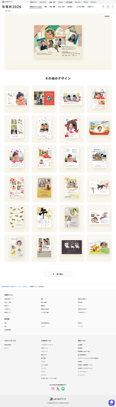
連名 (5, 326)
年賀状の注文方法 (82, 309)
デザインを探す (22, 286)
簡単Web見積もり (82, 299)
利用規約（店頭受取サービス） (85, 365)
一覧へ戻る (7, 11)
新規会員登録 (7, 344)
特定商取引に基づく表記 (84, 351)
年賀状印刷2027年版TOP (8, 286)
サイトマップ (81, 375)
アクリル (85, 2)
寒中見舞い (43, 358)
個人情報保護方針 (82, 355)
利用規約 (80, 361)
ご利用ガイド (90, 6)
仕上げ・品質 (61, 6)
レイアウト (80, 326)
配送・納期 (52, 6)
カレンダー (77, 2)
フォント (43, 326)
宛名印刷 (69, 6)
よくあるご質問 (80, 6)
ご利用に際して (81, 312)
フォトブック (43, 2)
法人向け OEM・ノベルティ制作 (49, 378)
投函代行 (6, 305)
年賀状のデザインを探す (36, 6)
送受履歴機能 (7, 329)
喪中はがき (43, 355)
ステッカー (93, 2)
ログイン (6, 348)
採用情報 (80, 348)
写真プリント (44, 348)
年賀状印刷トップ (8, 299)
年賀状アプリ (7, 312)
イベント (80, 305)
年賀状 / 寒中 (52, 2)
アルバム (60, 2)
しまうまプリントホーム (47, 344)
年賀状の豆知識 (45, 309)
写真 (33, 2)
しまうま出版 (69, 2)
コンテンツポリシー (83, 371)
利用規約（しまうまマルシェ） (85, 368)
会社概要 (80, 344)
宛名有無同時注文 (45, 323)
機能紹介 (43, 305)
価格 (46, 6)
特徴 (5, 323)
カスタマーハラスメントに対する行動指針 (88, 358)
